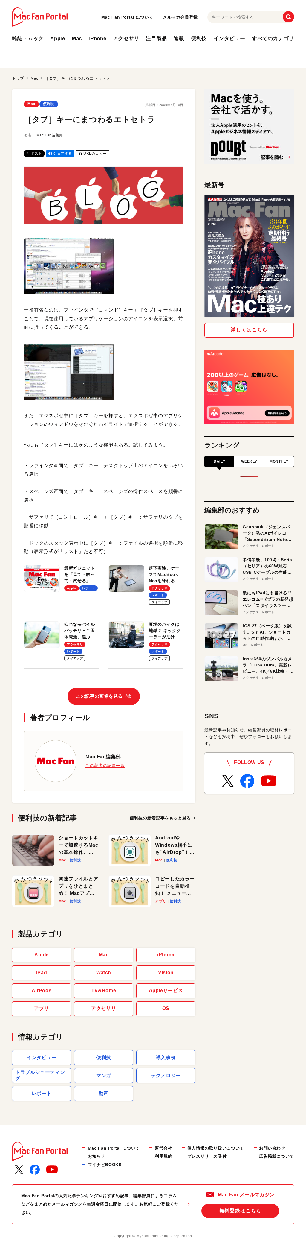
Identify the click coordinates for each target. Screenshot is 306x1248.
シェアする (62, 153)
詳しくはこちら (249, 329)
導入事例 (166, 1057)
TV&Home (103, 990)
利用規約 (163, 1156)
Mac (77, 38)
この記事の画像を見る (103, 696)
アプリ (41, 1008)
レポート (42, 1093)
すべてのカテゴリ (273, 38)
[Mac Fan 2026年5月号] (249, 256)
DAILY (219, 461)
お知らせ (96, 1156)
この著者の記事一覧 (105, 765)
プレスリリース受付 (207, 1156)
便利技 (199, 38)
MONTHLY (279, 461)
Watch (103, 972)
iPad (41, 972)
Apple (57, 38)
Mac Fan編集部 (49, 135)
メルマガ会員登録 (180, 17)
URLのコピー (94, 153)
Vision (166, 972)
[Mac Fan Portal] (40, 17)
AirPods (41, 990)
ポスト (36, 153)
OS (165, 1008)
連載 (179, 38)
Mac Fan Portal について (127, 17)
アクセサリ (126, 38)
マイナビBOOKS (105, 1164)
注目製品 (156, 38)
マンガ (103, 1075)
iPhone (97, 38)
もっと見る (160, 818)
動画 (103, 1093)
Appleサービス (166, 990)
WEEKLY (249, 461)
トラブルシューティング (40, 1075)
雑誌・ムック (28, 38)
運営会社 (163, 1148)
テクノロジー (166, 1075)
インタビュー (229, 38)
